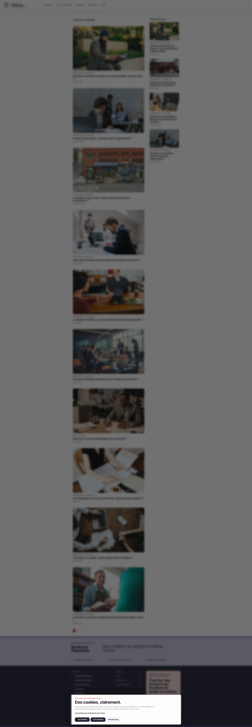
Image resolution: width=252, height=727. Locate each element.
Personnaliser (113, 719)
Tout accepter (98, 719)
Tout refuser (82, 719)
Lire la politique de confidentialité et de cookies (90, 713)
